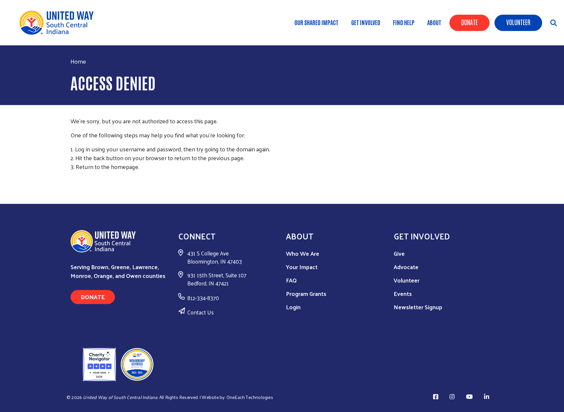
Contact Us (200, 312)
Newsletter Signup (418, 307)
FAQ (291, 280)
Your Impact (302, 267)
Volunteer (518, 22)
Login (293, 307)
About (434, 22)
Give (399, 253)
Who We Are (302, 253)
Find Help (404, 22)
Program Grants (306, 293)
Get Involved (365, 22)
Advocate (406, 267)
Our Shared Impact (316, 22)
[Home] (59, 22)
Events (403, 293)
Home (78, 61)
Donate (469, 22)
